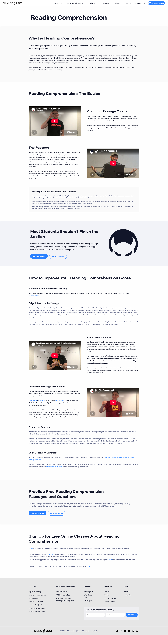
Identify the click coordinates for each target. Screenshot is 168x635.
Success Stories (109, 601)
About (126, 586)
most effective (60, 400)
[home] (12, 3)
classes (50, 554)
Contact (138, 3)
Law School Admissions (75, 3)
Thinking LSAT (89, 591)
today (88, 566)
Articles (106, 595)
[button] (58, 3)
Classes (117, 3)
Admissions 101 (61, 591)
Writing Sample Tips (63, 595)
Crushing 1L (88, 600)
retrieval (43, 400)
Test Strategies (34, 598)
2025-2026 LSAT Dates (37, 611)
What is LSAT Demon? (36, 601)
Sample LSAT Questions (37, 605)
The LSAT (57, 3)
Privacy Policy (94, 631)
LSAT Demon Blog (110, 598)
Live (31, 548)
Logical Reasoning (35, 591)
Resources (105, 3)
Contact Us (127, 595)
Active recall (33, 400)
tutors (110, 559)
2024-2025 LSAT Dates (37, 608)
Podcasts (92, 3)
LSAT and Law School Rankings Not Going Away (65, 599)
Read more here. (34, 296)
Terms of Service (82, 631)
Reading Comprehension (37, 595)
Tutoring (128, 3)
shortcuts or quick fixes (54, 466)
